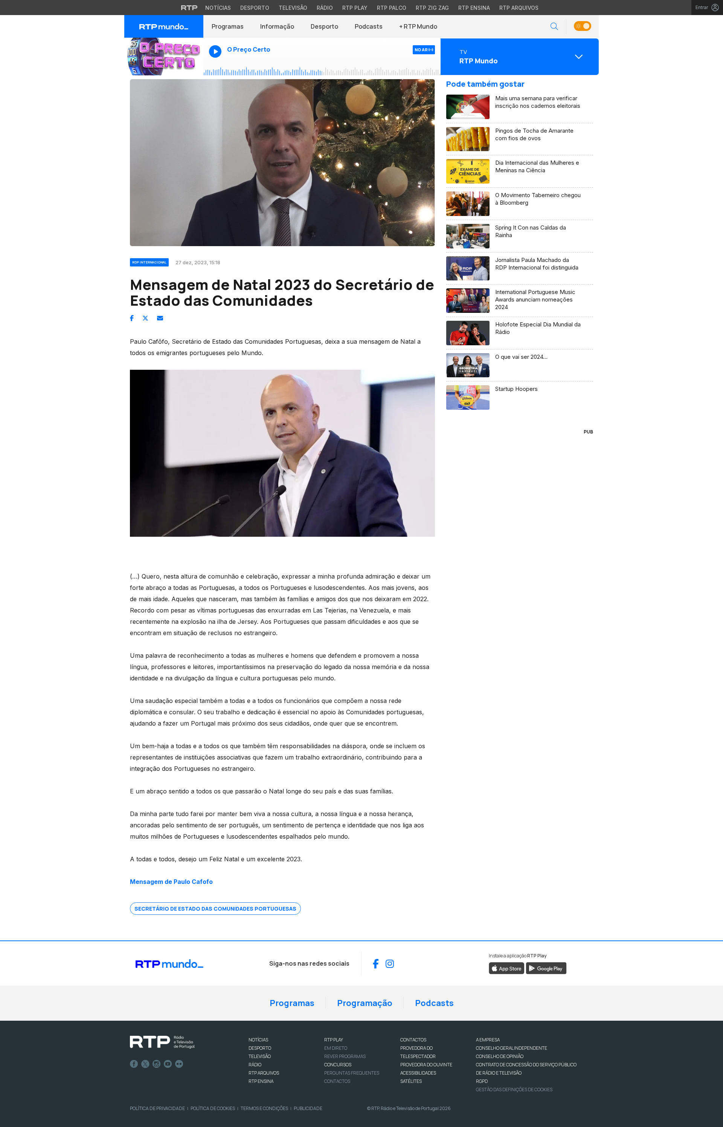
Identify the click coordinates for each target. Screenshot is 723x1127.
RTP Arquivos (518, 8)
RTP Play (355, 8)
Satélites (411, 1081)
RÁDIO (255, 1064)
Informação (277, 26)
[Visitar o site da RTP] (189, 7)
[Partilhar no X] (145, 318)
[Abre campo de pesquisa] (554, 26)
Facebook (134, 1064)
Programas (228, 26)
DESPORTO (260, 1048)
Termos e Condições (264, 1108)
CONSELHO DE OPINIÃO (499, 1056)
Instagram (157, 1064)
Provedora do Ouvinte (426, 1064)
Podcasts (369, 26)
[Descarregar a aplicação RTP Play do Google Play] (546, 968)
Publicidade (308, 1108)
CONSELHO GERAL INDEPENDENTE (511, 1048)
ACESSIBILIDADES (418, 1073)
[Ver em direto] (163, 56)
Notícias (218, 8)
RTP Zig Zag (432, 8)
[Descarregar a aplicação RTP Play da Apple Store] (507, 968)
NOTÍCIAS (258, 1040)
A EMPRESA (488, 1040)
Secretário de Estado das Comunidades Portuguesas (215, 908)
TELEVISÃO (260, 1056)
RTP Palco (391, 8)
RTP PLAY (333, 1040)
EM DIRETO (335, 1048)
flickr (179, 1064)
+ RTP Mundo (418, 26)
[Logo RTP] (162, 1042)
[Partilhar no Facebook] (132, 318)
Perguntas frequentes (351, 1073)
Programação (364, 1003)
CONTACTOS (413, 1040)
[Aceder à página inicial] (163, 26)
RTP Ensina (474, 8)
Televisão (293, 8)
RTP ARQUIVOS (264, 1073)
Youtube (168, 1064)
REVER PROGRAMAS (345, 1056)
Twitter (145, 1064)
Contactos (337, 1081)
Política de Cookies (213, 1108)
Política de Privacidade (157, 1108)
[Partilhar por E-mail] (160, 318)
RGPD (482, 1081)
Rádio (325, 8)
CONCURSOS (337, 1064)
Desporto (254, 8)
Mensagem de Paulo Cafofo (171, 881)
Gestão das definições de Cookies (514, 1089)
